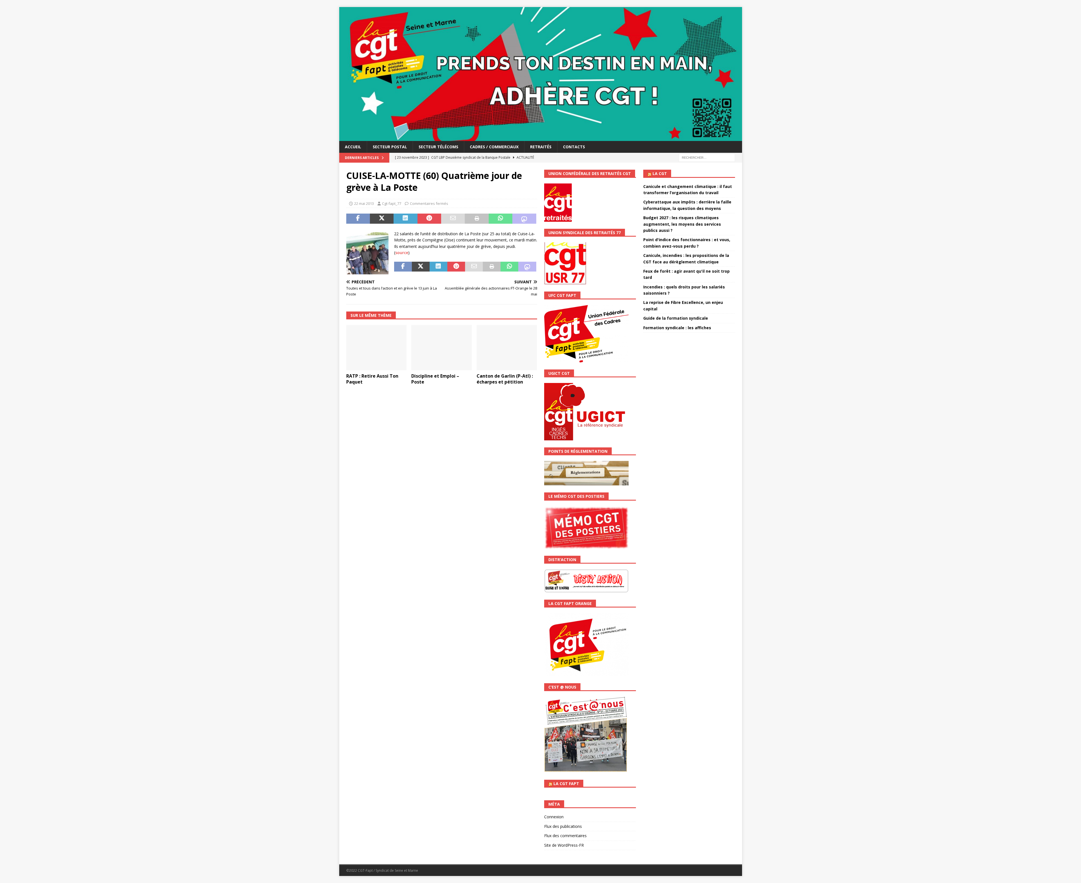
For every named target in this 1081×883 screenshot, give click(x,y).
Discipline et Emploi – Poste (435, 379)
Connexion (554, 816)
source (401, 252)
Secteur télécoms (438, 146)
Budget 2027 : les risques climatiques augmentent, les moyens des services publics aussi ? (682, 224)
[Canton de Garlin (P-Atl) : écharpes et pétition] (507, 347)
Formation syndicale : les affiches (677, 327)
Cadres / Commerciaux (494, 146)
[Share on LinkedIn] (405, 219)
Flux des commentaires (565, 835)
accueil (353, 146)
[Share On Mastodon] (524, 219)
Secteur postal (390, 146)
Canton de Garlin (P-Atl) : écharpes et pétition (505, 379)
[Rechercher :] (707, 157)
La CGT (660, 173)
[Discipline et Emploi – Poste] (441, 347)
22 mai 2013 (364, 203)
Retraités (540, 146)
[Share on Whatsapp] (500, 219)
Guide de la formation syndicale (675, 318)
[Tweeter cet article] (382, 219)
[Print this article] (476, 219)
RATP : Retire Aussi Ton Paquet (372, 379)
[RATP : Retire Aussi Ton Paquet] (376, 347)
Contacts (574, 146)
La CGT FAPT (566, 783)
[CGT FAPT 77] (540, 137)
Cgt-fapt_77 (391, 203)
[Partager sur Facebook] (358, 219)
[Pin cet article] (429, 219)
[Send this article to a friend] (453, 219)
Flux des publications (563, 826)
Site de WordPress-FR (564, 845)
